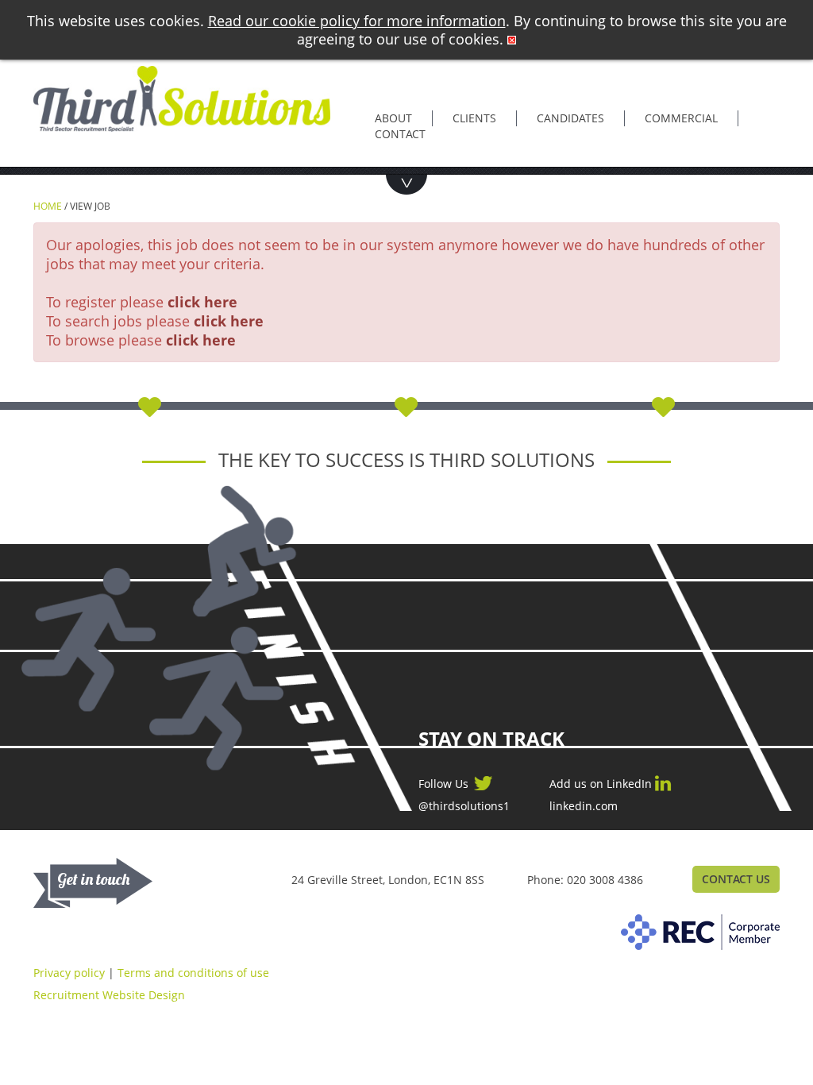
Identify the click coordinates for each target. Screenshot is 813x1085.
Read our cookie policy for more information (357, 20)
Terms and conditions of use (193, 972)
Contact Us (736, 878)
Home (47, 206)
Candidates (570, 117)
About (393, 117)
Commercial (681, 117)
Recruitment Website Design (109, 994)
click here (202, 301)
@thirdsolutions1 (464, 806)
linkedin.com (583, 806)
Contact (400, 133)
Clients (474, 117)
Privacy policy (69, 972)
